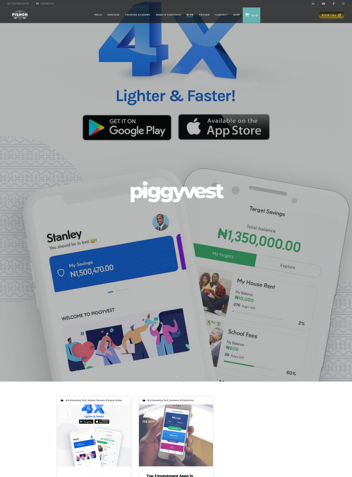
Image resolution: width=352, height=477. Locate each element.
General (91, 400)
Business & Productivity (181, 400)
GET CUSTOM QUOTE (18, 3)
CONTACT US (47, 3)
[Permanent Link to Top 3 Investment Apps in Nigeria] (176, 435)
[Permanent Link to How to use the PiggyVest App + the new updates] (94, 435)
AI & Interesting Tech (75, 400)
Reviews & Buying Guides (109, 400)
